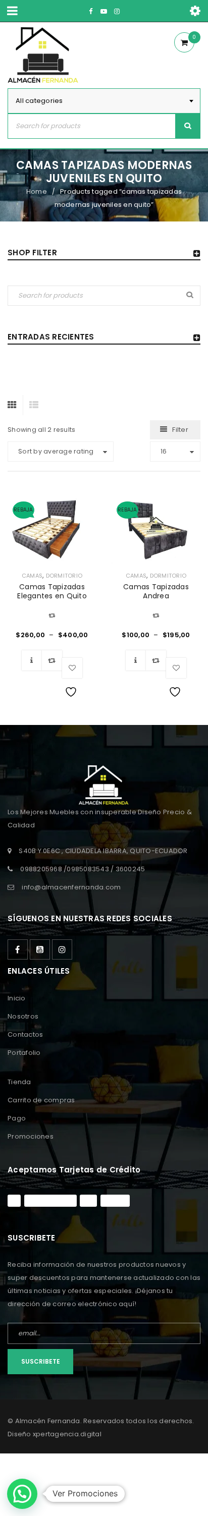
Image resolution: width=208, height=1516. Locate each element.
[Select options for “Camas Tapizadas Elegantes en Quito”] (32, 660)
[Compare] (52, 660)
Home (36, 191)
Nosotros (23, 1016)
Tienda (19, 1082)
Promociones (31, 1136)
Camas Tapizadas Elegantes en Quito (52, 591)
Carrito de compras (41, 1100)
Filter (180, 429)
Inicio (17, 998)
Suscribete (40, 1361)
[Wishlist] (72, 668)
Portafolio (24, 1052)
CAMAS (32, 576)
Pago (17, 1118)
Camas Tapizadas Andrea (156, 591)
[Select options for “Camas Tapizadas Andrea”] (136, 660)
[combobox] (104, 101)
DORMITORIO (64, 576)
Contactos (25, 1034)
